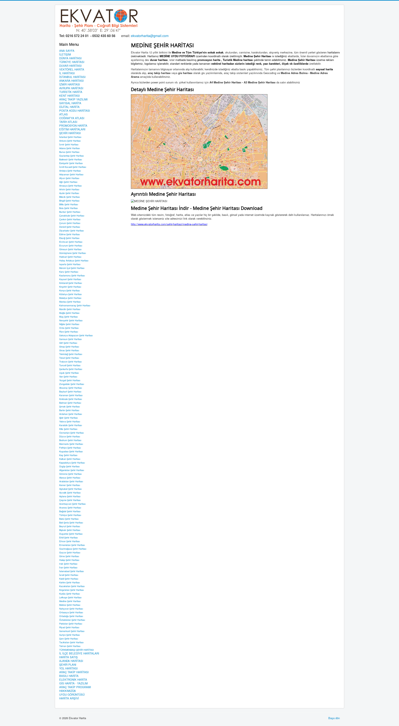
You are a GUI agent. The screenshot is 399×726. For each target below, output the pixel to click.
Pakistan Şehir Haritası (70, 623)
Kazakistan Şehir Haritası (72, 586)
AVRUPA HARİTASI (71, 88)
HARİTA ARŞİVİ (69, 698)
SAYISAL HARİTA (70, 103)
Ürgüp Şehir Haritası (69, 466)
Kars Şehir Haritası (68, 271)
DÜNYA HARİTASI (70, 58)
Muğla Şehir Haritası (69, 312)
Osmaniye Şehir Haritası (71, 432)
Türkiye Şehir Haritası (70, 515)
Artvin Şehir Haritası (69, 189)
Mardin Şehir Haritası (69, 309)
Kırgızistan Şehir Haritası (71, 589)
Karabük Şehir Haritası (70, 425)
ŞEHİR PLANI (67, 665)
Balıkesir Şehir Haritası (70, 159)
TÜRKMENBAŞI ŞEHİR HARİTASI (76, 649)
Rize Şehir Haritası (68, 331)
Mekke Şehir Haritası (69, 604)
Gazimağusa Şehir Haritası (72, 548)
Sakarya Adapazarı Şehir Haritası (76, 335)
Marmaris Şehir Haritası (71, 443)
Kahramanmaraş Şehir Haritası (74, 305)
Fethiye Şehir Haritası (70, 447)
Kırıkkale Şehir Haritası (70, 399)
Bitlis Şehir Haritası (68, 204)
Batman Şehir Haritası (70, 402)
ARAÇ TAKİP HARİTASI (74, 672)
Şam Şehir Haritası (68, 638)
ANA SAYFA (66, 51)
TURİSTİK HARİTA (70, 92)
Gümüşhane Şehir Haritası (72, 253)
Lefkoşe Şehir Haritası (70, 597)
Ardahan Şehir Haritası (70, 414)
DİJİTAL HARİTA (69, 107)
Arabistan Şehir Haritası (71, 481)
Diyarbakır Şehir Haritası (71, 230)
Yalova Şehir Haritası (69, 421)
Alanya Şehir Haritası (69, 477)
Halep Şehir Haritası (69, 560)
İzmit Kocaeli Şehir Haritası (72, 166)
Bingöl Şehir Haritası (69, 200)
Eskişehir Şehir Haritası (71, 163)
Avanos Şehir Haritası (70, 507)
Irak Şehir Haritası (68, 563)
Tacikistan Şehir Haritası (71, 642)
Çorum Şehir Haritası (69, 223)
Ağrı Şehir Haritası (68, 181)
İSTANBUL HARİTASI (72, 77)
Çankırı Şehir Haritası (69, 219)
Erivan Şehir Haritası (69, 541)
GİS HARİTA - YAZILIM (73, 683)
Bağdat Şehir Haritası (69, 511)
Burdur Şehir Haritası (69, 211)
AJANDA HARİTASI (71, 661)
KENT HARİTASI (69, 96)
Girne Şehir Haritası (69, 556)
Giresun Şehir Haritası (70, 249)
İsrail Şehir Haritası (68, 574)
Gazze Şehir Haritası (69, 552)
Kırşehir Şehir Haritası (70, 286)
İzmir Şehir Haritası (68, 144)
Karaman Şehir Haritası (71, 395)
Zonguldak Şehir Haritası (71, 384)
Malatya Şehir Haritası (70, 297)
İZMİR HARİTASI (69, 84)
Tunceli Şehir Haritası (69, 365)
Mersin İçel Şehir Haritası (71, 268)
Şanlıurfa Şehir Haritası (70, 369)
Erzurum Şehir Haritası (70, 245)
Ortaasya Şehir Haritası (71, 612)
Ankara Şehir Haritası (70, 140)
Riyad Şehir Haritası (69, 627)
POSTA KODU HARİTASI (74, 111)
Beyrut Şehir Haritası (69, 526)
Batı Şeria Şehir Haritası (71, 522)
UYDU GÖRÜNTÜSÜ (72, 694)
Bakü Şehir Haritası (69, 518)
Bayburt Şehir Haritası (70, 391)
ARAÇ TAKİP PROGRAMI (75, 687)
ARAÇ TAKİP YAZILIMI (73, 99)
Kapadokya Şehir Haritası (72, 462)
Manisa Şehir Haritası (70, 301)
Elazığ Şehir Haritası (69, 238)
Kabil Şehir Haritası (68, 578)
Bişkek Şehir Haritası (69, 530)
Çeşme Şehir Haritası (70, 500)
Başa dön (334, 718)
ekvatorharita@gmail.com (150, 35)
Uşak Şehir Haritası (69, 372)
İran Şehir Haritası (68, 567)
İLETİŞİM (65, 54)
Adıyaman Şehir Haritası (71, 174)
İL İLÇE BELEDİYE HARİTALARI (79, 653)
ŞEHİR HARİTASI (70, 133)
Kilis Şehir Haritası (68, 428)
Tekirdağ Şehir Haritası (70, 354)
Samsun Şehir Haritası (70, 339)
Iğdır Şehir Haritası (68, 417)
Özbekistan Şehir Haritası (72, 619)
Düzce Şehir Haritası (69, 436)
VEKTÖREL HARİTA (71, 69)
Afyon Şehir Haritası (69, 178)
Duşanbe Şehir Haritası (71, 533)
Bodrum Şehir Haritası (70, 440)
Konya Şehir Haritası (69, 290)
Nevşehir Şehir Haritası (71, 320)
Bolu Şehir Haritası (68, 208)
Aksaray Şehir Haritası (70, 387)
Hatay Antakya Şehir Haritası (73, 260)
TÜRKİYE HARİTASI (71, 62)
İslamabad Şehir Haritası (71, 571)
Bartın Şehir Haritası (69, 410)
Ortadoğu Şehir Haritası (71, 616)
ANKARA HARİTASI (71, 81)
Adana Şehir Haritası (69, 148)
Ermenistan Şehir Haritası (72, 545)
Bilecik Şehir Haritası (69, 196)
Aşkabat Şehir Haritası (70, 488)
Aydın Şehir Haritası (69, 193)
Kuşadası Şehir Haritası (71, 451)
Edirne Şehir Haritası (69, 234)
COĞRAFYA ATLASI (71, 118)
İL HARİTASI (67, 73)
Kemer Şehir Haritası (69, 485)
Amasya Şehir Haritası (70, 185)
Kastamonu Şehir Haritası (72, 275)
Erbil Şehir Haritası (68, 537)
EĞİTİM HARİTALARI (72, 129)
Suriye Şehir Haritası (69, 634)
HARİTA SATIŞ (68, 657)
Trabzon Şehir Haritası (70, 361)
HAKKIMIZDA (67, 691)
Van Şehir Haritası (68, 376)
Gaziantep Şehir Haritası (71, 155)
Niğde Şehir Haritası (69, 324)
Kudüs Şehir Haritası (69, 593)
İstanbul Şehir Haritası (70, 137)
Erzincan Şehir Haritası (70, 241)
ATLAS (63, 114)
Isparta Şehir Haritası (69, 264)
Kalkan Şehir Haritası (69, 458)
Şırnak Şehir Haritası (69, 406)
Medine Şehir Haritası (70, 601)
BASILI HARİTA (69, 676)
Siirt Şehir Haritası (68, 342)
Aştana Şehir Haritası (69, 496)
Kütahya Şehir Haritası (70, 294)
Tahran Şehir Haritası (69, 646)
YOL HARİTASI (68, 668)
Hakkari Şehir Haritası (70, 256)
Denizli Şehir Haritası (69, 226)
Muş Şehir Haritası (68, 316)
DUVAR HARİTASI (70, 66)
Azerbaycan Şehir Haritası (72, 503)
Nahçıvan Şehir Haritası (71, 608)
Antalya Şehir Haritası (70, 170)
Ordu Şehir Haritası (69, 327)
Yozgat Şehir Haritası (69, 380)
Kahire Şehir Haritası (69, 582)
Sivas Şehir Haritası (69, 350)
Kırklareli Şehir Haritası (70, 282)
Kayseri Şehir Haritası (70, 279)
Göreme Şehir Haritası (70, 473)
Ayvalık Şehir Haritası (70, 492)
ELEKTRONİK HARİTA (73, 679)
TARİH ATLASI (68, 122)
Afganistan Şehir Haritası (71, 470)
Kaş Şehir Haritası (68, 455)
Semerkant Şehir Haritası (71, 631)
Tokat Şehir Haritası (69, 357)
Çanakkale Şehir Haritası (71, 215)
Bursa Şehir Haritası (69, 151)
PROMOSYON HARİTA (73, 125)
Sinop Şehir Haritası (69, 346)
